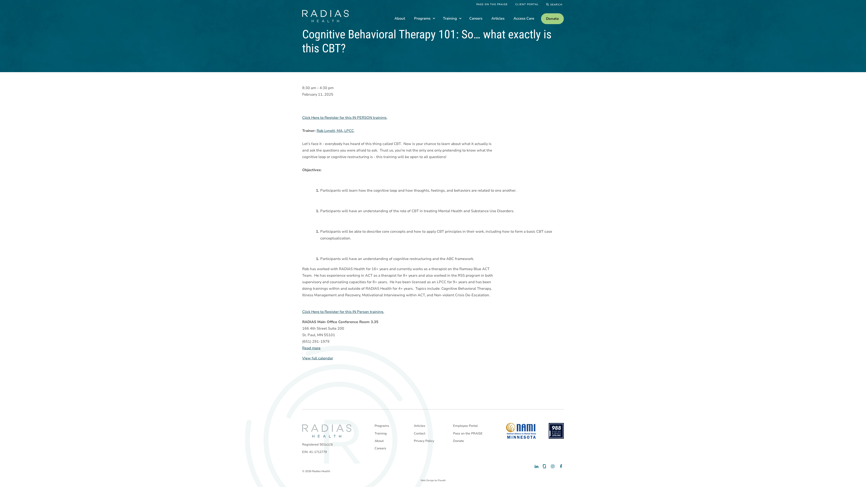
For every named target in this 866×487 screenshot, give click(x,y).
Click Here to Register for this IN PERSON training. (344, 117)
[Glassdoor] (544, 466)
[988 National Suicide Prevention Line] (556, 431)
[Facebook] (560, 466)
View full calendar (317, 358)
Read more (311, 348)
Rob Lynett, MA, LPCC (335, 130)
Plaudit (442, 480)
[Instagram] (552, 466)
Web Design (427, 480)
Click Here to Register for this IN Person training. (343, 311)
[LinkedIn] (536, 466)
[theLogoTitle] (325, 16)
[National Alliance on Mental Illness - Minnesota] (521, 431)
